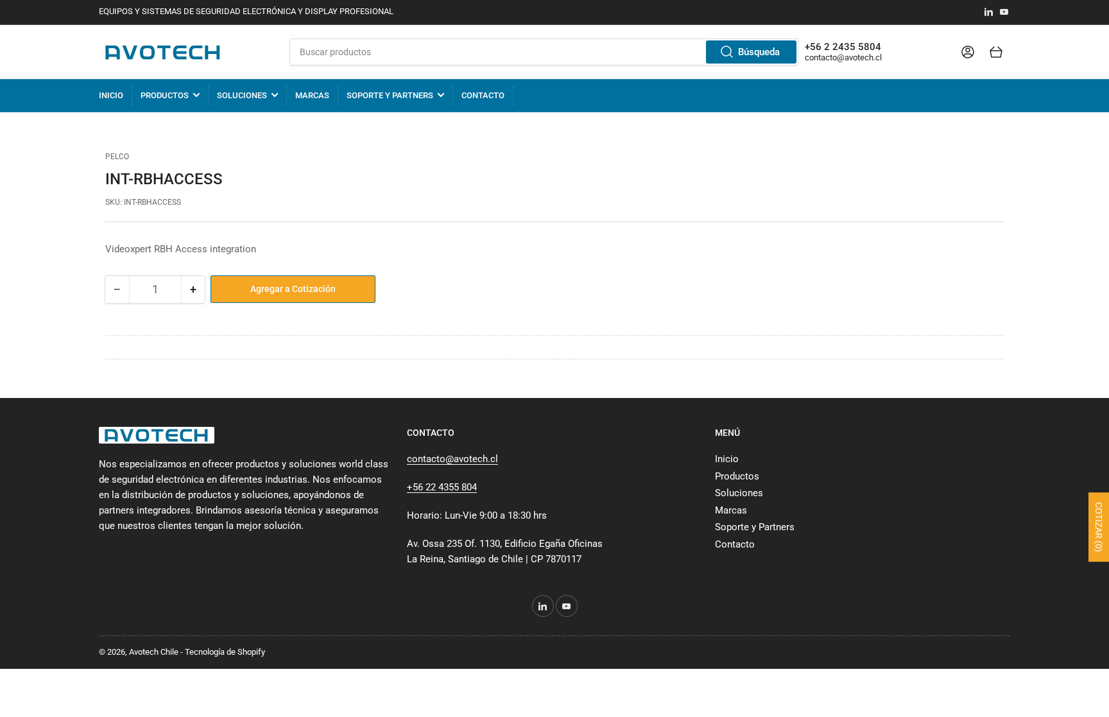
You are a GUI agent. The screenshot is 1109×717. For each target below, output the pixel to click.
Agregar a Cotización (293, 289)
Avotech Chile (153, 652)
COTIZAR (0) (1099, 528)
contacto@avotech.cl (843, 57)
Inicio (111, 95)
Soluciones (242, 95)
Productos (165, 95)
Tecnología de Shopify (225, 652)
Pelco (117, 156)
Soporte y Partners (390, 95)
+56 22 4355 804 (442, 487)
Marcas (312, 95)
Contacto (482, 95)
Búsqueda (759, 52)
